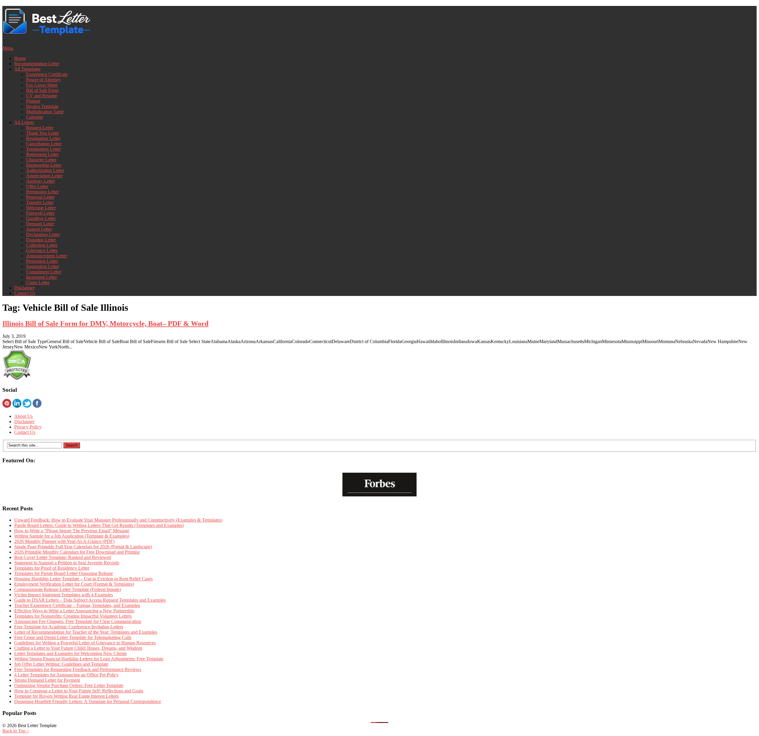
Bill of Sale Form (42, 90)
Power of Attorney (43, 79)
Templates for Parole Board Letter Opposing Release (63, 573)
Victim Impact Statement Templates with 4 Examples (63, 594)
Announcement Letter (46, 255)
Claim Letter (38, 282)
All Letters (24, 122)
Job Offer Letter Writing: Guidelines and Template (61, 664)
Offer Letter (37, 186)
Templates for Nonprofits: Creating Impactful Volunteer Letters (73, 616)
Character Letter (41, 159)
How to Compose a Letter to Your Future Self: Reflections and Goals (78, 690)
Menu (7, 48)
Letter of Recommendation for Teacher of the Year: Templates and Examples (85, 632)
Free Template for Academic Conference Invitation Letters (68, 626)
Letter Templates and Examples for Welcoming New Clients (70, 653)
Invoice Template (42, 106)
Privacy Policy (28, 426)
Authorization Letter (45, 170)
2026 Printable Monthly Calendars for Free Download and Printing (77, 552)
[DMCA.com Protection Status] (16, 378)
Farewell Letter (40, 213)
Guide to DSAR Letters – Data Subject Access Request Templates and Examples (90, 600)
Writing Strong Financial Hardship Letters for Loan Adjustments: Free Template (88, 658)
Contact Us (24, 293)
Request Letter (39, 127)
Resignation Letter (43, 138)
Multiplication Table (45, 111)
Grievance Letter (42, 250)
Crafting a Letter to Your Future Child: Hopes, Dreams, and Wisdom (78, 648)
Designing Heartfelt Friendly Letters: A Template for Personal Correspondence (87, 701)
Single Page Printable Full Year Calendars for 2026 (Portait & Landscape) (83, 546)
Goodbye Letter (41, 218)
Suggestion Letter (42, 266)
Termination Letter (43, 149)
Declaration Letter (43, 234)
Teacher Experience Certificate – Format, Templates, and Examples (77, 605)
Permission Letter (42, 191)
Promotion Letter (42, 261)
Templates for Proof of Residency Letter (51, 568)
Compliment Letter (43, 271)
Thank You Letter (42, 133)
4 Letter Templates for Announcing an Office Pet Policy (66, 674)
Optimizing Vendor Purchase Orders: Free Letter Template (68, 685)
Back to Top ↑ (15, 730)
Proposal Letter (40, 197)
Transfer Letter (40, 202)
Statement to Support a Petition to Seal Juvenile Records (66, 562)
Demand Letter (40, 223)
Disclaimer (24, 287)
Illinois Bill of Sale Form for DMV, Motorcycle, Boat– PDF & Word (105, 323)
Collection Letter (42, 245)
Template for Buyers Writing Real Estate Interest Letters (66, 696)
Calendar (34, 117)
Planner (33, 100)
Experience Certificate (47, 74)
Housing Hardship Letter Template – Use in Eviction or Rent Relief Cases (83, 578)
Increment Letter (41, 277)
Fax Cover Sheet (42, 84)
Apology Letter (40, 181)
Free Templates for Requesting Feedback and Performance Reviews (77, 669)
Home (20, 58)
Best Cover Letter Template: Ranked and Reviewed (62, 557)
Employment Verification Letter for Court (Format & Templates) (74, 584)
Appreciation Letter (44, 175)
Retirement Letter (42, 154)
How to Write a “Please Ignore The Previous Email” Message (71, 530)
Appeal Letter (39, 229)
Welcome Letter (41, 207)
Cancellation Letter (44, 143)
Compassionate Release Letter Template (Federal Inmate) (67, 589)
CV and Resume (41, 95)
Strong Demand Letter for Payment (47, 680)
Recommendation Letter (36, 63)
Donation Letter (41, 239)
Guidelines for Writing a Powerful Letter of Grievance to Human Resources (85, 642)
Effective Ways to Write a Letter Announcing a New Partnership (74, 610)
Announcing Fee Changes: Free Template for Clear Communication (77, 621)
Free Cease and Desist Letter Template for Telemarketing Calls (72, 637)
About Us (23, 416)
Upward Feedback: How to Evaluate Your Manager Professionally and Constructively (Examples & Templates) (118, 519)
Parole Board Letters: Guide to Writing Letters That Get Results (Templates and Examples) (99, 525)
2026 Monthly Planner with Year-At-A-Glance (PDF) (64, 541)
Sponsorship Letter (43, 165)
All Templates (27, 68)
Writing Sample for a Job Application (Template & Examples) (71, 536)
